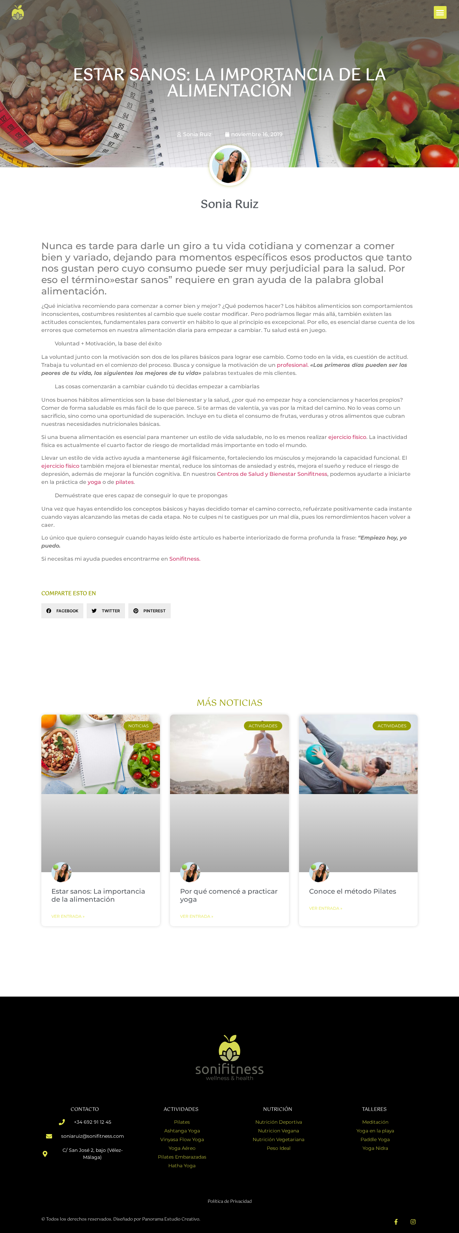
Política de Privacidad (230, 1201)
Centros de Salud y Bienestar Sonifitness (272, 474)
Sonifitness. (185, 559)
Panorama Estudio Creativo (170, 1219)
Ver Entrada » (68, 916)
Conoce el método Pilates (352, 891)
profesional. (293, 365)
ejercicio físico (347, 437)
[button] (440, 12)
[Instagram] (413, 1221)
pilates (125, 482)
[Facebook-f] (396, 1221)
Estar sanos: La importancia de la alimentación (98, 895)
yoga (94, 482)
